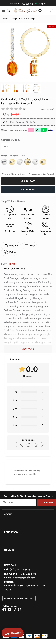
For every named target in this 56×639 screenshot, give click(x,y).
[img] (11, 109)
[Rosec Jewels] (25, 10)
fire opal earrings (27, 18)
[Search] (10, 10)
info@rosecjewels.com (23, 577)
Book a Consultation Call (19, 598)
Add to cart (28, 181)
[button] (40, 11)
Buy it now (28, 189)
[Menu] (3, 10)
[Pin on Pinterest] (13, 264)
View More (28, 348)
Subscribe (47, 502)
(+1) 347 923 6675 (20, 569)
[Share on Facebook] (10, 264)
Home (5, 18)
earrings (13, 18)
